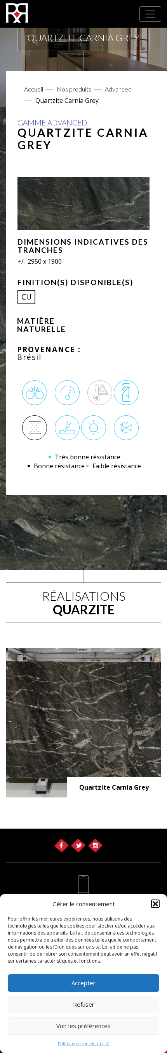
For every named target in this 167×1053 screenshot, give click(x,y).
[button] (155, 904)
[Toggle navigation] (150, 14)
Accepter (83, 983)
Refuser (83, 1004)
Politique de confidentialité (84, 1043)
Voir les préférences (83, 1026)
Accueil (33, 89)
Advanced (118, 89)
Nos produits (74, 89)
